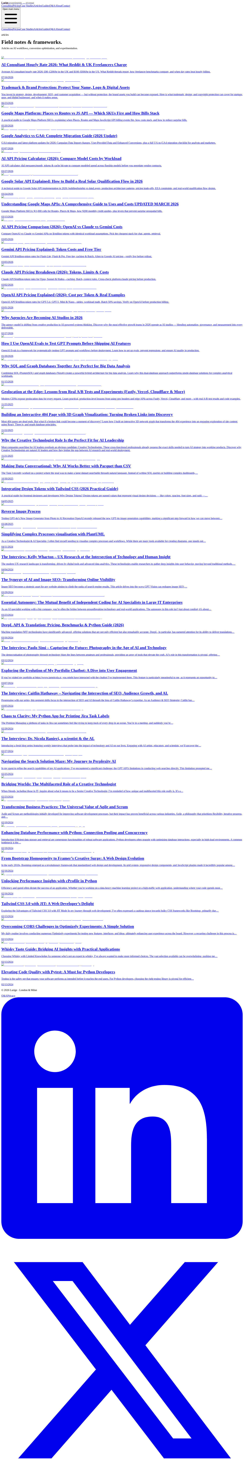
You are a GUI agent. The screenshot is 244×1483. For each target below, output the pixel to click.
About (58, 5)
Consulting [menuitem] (7, 29)
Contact (66, 5)
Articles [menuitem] (38, 29)
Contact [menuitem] (66, 29)
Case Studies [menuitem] (27, 29)
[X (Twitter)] (122, 1480)
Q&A (52, 5)
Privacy (11, 995)
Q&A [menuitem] (52, 29)
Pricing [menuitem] (16, 29)
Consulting (7, 5)
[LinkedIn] (122, 1237)
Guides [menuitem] (45, 29)
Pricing (16, 5)
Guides (45, 5)
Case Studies (27, 5)
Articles (38, 5)
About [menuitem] (58, 29)
